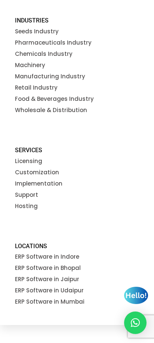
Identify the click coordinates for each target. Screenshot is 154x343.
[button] (135, 323)
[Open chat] (136, 295)
